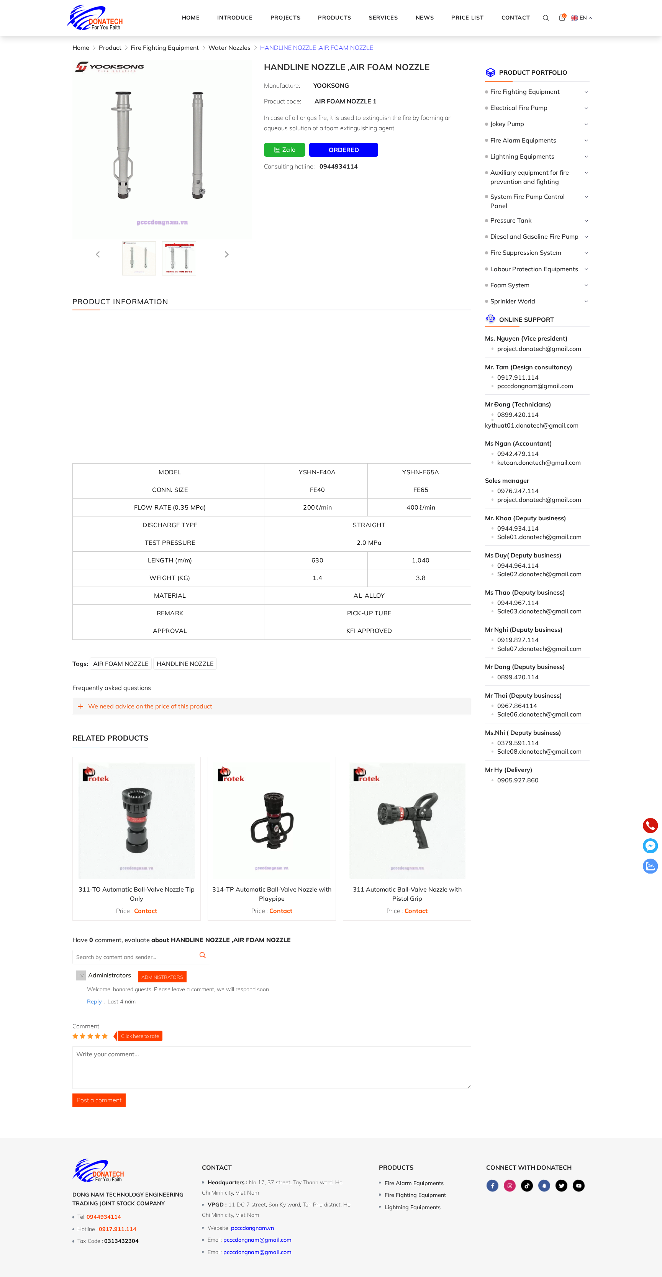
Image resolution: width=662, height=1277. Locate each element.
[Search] (546, 17)
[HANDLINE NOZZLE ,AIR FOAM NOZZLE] (139, 258)
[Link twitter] (561, 1186)
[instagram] (510, 1186)
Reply (94, 1001)
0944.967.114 (518, 603)
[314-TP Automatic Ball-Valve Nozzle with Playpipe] (272, 821)
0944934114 (339, 166)
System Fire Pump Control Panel (527, 201)
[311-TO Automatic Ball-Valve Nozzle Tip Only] (136, 821)
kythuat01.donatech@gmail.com (531, 425)
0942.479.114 (518, 453)
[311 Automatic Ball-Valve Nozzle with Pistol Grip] (407, 821)
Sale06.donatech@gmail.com (539, 714)
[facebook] (493, 1186)
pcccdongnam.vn (252, 1228)
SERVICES (383, 17)
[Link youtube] (579, 1186)
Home (191, 17)
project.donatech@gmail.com (539, 348)
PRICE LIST (467, 17)
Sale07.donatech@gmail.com (539, 648)
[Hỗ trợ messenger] (650, 847)
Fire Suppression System (525, 252)
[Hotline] (650, 827)
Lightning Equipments (522, 156)
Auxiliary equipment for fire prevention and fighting (529, 177)
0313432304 (121, 1241)
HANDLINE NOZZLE (185, 663)
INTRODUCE (234, 17)
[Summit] (202, 956)
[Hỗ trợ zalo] (650, 867)
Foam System (509, 285)
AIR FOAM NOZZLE (120, 663)
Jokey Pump (507, 124)
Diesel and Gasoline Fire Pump (534, 236)
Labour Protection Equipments (534, 269)
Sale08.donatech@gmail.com (539, 751)
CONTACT (515, 17)
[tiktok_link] (527, 1186)
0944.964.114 (518, 565)
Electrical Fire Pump (518, 107)
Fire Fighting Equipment (524, 91)
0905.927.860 (518, 780)
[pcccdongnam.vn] (95, 18)
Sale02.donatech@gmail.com (539, 574)
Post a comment (99, 1100)
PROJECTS (285, 17)
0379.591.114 (518, 743)
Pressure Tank (510, 220)
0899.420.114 (518, 414)
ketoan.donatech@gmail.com (539, 462)
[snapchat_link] (544, 1186)
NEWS (425, 17)
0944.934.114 (518, 528)
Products (396, 1167)
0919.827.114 (518, 640)
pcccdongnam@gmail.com (535, 386)
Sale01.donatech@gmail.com (539, 537)
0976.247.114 (518, 491)
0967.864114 (517, 706)
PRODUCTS (334, 17)
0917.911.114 (518, 377)
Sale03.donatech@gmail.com (539, 611)
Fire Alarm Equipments (523, 140)
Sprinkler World (512, 301)
